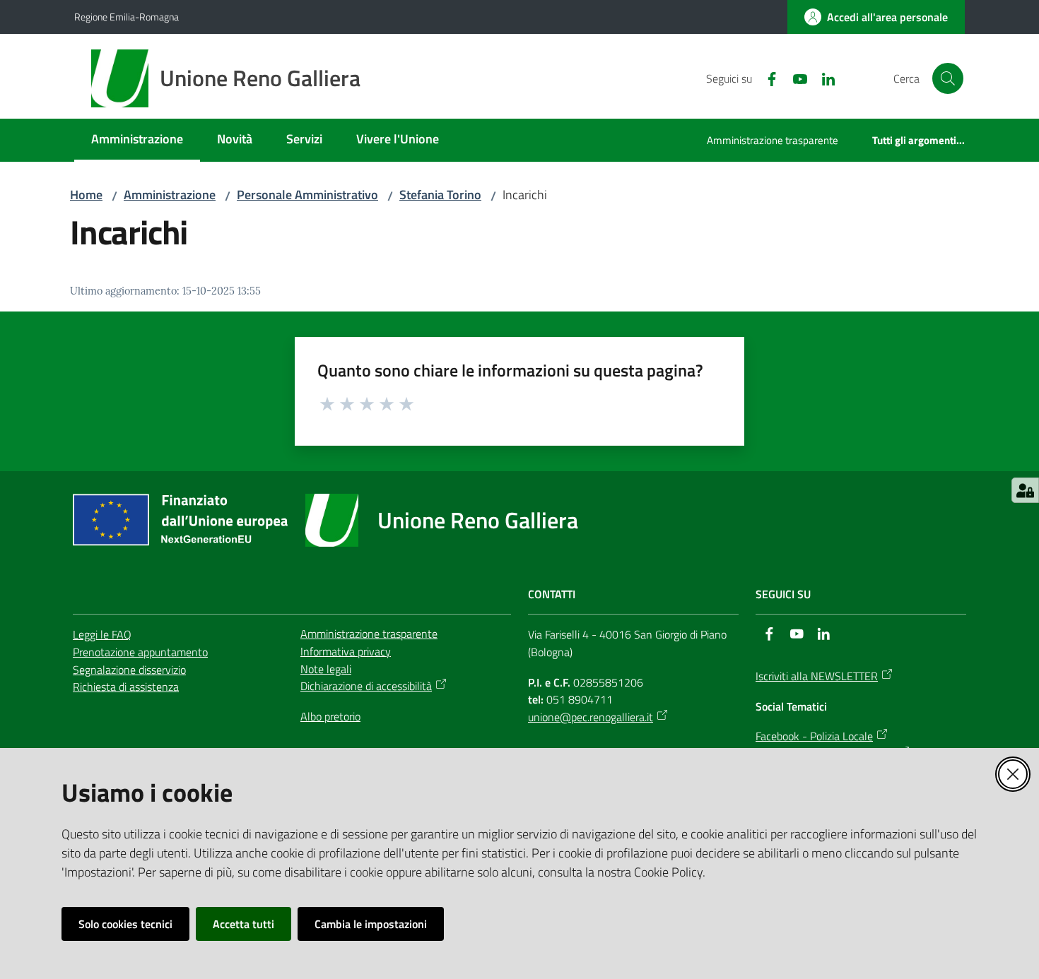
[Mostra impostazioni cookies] (1025, 490)
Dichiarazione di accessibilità (366, 685)
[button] (948, 78)
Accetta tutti (243, 923)
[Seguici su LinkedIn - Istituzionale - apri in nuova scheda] (823, 77)
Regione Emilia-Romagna (126, 16)
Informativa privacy (345, 651)
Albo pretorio (330, 716)
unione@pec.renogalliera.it (590, 716)
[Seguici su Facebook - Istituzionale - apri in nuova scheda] (766, 77)
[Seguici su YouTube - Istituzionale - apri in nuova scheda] (794, 77)
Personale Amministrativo (307, 194)
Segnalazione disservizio (129, 669)
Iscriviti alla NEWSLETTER (817, 676)
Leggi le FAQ (102, 634)
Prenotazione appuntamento (140, 651)
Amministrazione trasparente (369, 633)
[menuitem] (137, 140)
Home (86, 194)
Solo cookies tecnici (125, 923)
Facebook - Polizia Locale (814, 736)
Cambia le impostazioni (371, 923)
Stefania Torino (440, 194)
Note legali (325, 668)
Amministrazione (170, 194)
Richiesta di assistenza (126, 686)
